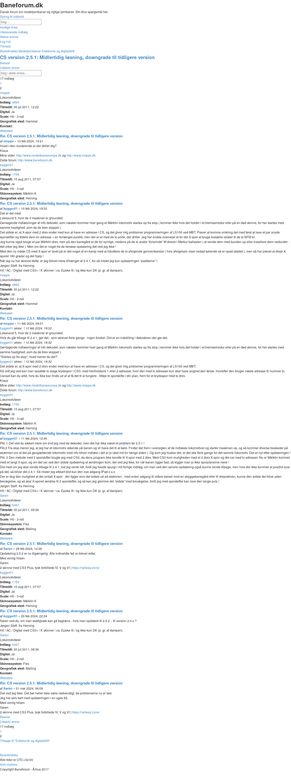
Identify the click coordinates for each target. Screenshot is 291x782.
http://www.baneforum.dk (35, 160)
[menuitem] (14, 32)
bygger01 (6, 165)
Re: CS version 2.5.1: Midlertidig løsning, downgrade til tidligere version (61, 136)
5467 (15, 505)
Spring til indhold (12, 16)
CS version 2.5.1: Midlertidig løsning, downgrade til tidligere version (77, 57)
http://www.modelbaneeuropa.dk (38, 155)
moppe (5, 92)
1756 (15, 174)
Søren (4, 495)
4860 (15, 102)
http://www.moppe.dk (81, 155)
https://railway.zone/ (86, 567)
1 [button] (1, 83)
